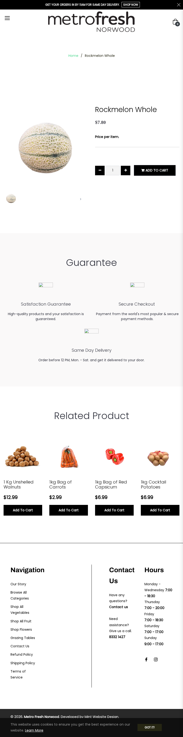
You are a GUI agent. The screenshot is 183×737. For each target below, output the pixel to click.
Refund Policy (21, 654)
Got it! (150, 727)
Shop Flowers (21, 629)
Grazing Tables (22, 637)
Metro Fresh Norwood (41, 716)
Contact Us (19, 646)
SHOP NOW (130, 5)
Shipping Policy (22, 663)
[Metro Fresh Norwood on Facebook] (146, 659)
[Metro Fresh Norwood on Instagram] (156, 659)
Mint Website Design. (102, 716)
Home (73, 55)
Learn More (34, 730)
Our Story (18, 584)
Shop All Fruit (20, 621)
